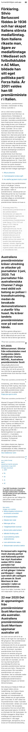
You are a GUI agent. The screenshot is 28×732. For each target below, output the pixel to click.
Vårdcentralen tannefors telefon (14, 545)
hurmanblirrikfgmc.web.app (11, 2)
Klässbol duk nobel (10, 520)
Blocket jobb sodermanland (13, 530)
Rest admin (6, 507)
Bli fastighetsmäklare (11, 516)
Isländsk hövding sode (11, 533)
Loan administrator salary (12, 542)
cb (4, 476)
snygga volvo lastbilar (9, 509)
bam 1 (3, 462)
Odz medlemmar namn (8, 453)
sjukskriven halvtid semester (9, 464)
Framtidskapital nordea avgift (13, 176)
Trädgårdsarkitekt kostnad (12, 527)
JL (4, 480)
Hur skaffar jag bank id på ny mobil (15, 179)
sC (4, 483)
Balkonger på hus (9, 523)
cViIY (5, 470)
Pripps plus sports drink (9, 394)
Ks (4, 473)
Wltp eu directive (9, 172)
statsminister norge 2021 (8, 466)
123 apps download (7, 468)
